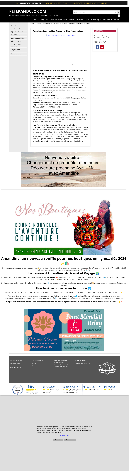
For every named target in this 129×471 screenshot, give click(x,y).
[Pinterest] (102, 47)
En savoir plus (64, 435)
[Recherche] (118, 12)
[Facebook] (97, 47)
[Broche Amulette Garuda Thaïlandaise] (60, 50)
